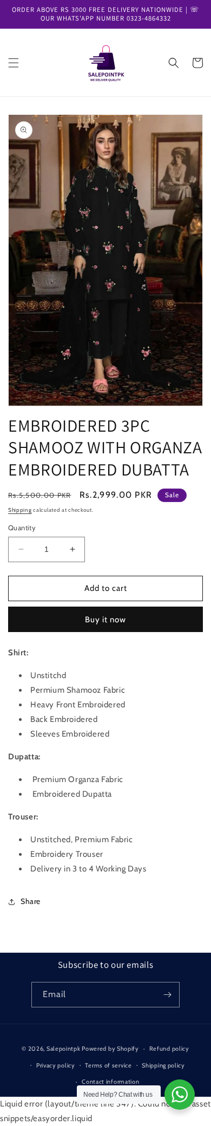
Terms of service (108, 1065)
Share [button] (31, 901)
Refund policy (169, 1048)
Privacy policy (55, 1065)
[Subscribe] (167, 994)
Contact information (110, 1081)
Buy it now (105, 619)
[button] (13, 63)
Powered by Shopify (110, 1048)
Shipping (20, 509)
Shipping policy (163, 1065)
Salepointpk (64, 1048)
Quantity (22, 527)
